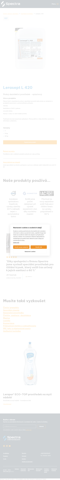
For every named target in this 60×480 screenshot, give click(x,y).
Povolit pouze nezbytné (21, 247)
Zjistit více (16, 242)
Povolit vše (38, 247)
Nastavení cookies (30, 251)
